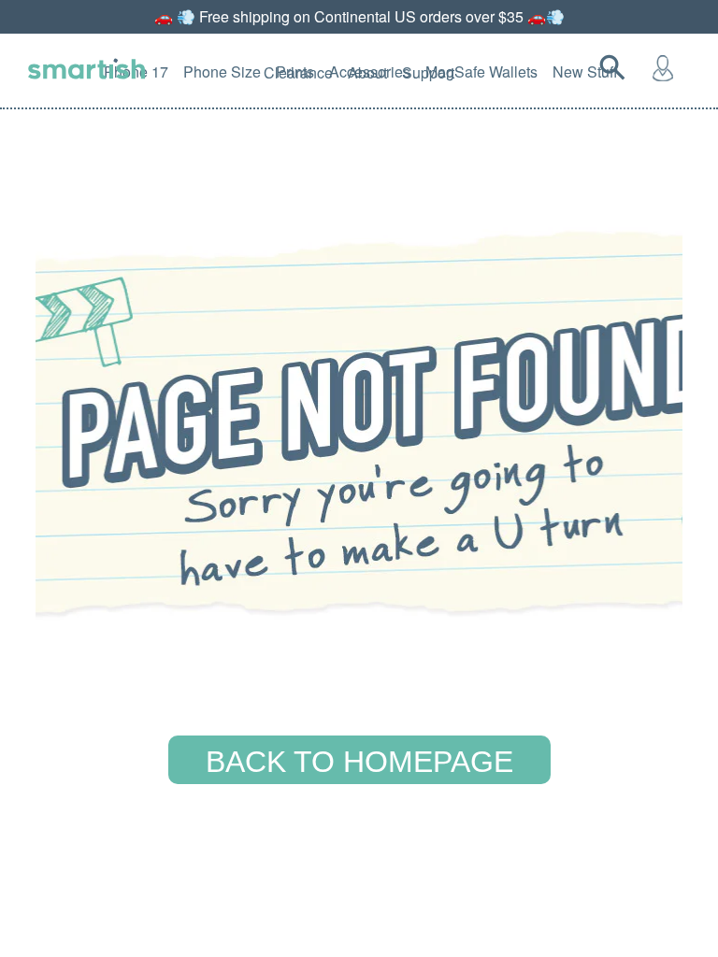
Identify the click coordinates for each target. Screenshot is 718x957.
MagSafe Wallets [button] (481, 71)
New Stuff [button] (585, 71)
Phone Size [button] (222, 71)
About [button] (367, 72)
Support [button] (428, 72)
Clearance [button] (298, 72)
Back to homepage (359, 761)
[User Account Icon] (667, 67)
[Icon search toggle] (616, 67)
